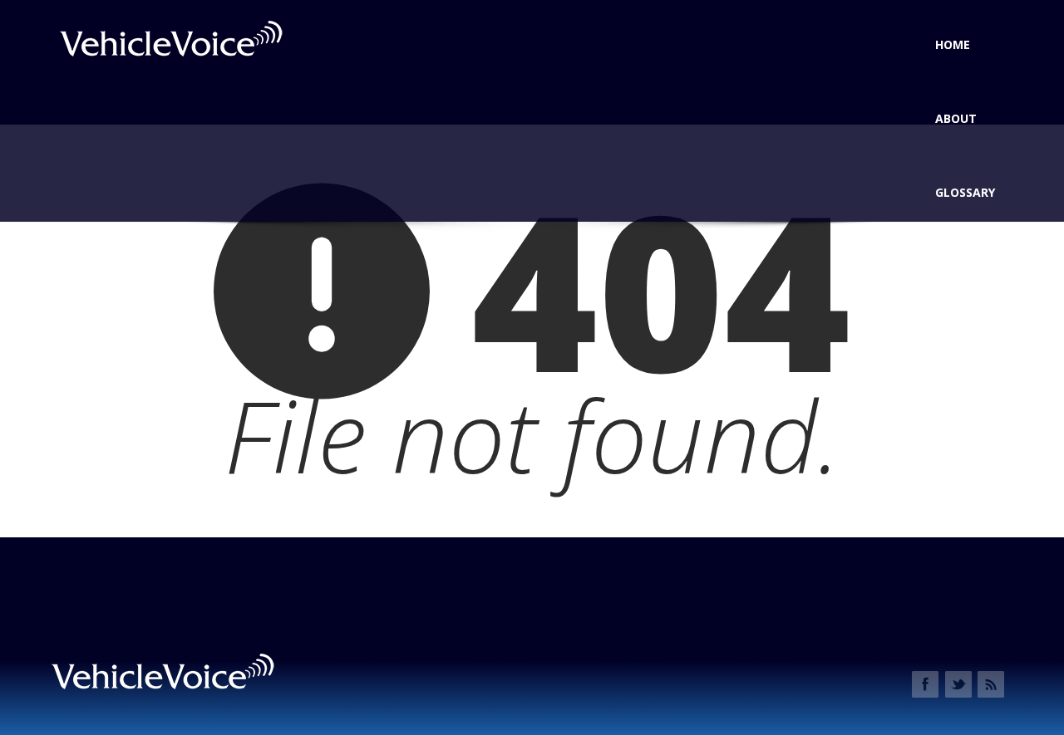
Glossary (965, 192)
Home (952, 44)
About (956, 118)
